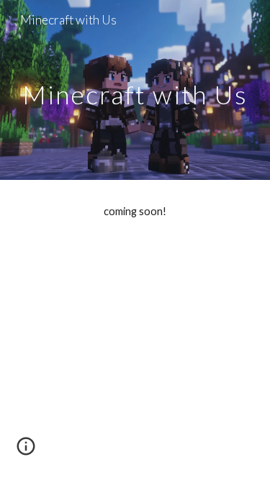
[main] (135, 89)
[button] (26, 451)
